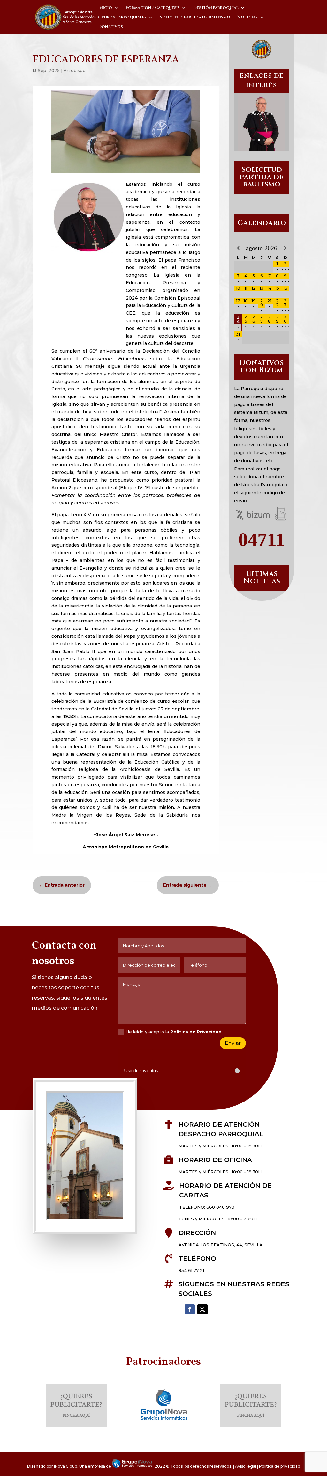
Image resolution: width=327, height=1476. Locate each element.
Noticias (247, 17)
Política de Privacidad (196, 1031)
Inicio (105, 8)
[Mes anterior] (238, 248)
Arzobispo (75, 70)
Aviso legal (245, 1466)
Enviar (233, 1043)
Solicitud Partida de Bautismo (195, 17)
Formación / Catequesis (152, 8)
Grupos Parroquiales (122, 17)
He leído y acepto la (173, 1031)
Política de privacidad (279, 1466)
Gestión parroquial (216, 8)
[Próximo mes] (285, 248)
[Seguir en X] (202, 1309)
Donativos (110, 27)
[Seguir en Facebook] (190, 1309)
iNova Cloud (65, 1466)
